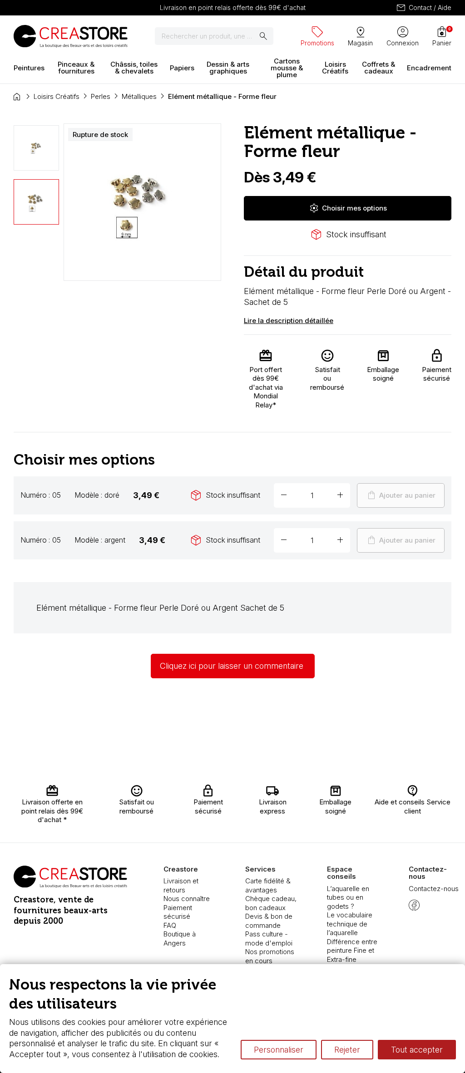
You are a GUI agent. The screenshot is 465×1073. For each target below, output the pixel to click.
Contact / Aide (423, 8)
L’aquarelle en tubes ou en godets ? (348, 897)
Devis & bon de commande (268, 921)
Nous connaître (186, 898)
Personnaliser (278, 1049)
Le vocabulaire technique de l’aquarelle (349, 924)
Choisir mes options (348, 208)
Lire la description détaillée (288, 320)
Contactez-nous (434, 888)
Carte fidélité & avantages (268, 885)
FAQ (169, 925)
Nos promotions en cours (269, 956)
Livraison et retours (180, 885)
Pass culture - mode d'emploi (268, 938)
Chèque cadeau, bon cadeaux (271, 903)
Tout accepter (417, 1049)
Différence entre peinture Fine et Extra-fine (352, 950)
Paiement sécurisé (177, 912)
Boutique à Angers (179, 938)
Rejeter (347, 1049)
